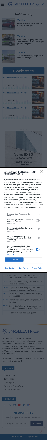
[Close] (42, 172)
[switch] (38, 220)
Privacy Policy (37, 268)
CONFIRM (14, 259)
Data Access (23, 268)
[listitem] (23, 215)
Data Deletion (10, 268)
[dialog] (23, 220)
